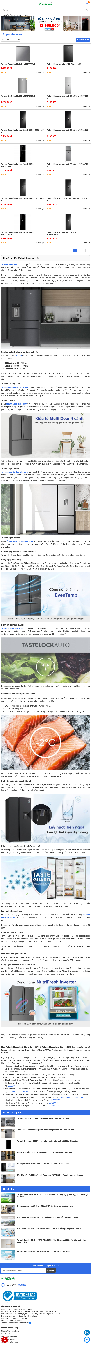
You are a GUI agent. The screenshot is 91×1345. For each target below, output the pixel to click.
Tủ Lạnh (12, 15)
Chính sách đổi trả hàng (10, 1342)
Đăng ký (50, 1270)
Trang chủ (4, 15)
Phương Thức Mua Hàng (10, 1331)
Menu (2, 4)
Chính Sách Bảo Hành (9, 1337)
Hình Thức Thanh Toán (9, 1334)
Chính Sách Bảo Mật (8, 1340)
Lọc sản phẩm (84, 39)
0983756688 (21, 1285)
